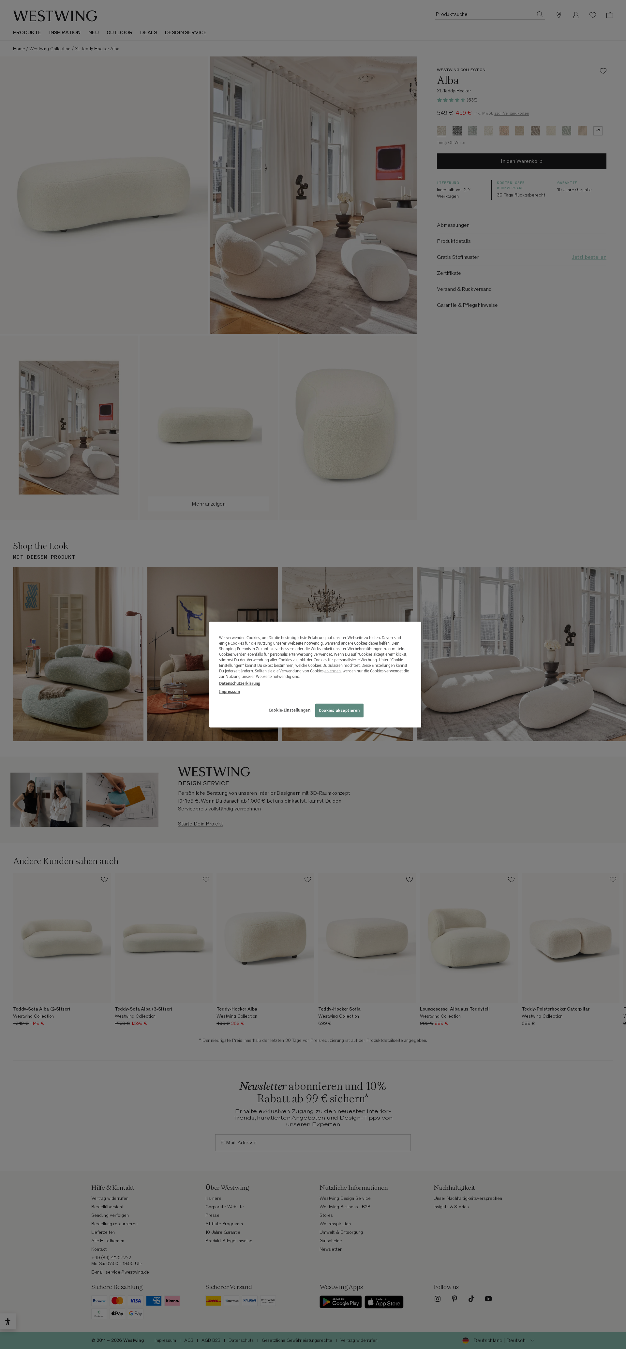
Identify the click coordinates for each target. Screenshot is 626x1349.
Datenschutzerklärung (239, 683)
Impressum (229, 691)
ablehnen (332, 670)
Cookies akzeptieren (339, 710)
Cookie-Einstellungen (289, 710)
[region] (315, 674)
